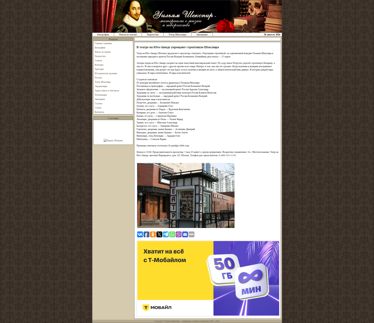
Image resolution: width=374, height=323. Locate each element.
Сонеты (98, 60)
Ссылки (98, 103)
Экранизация (101, 86)
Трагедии (99, 68)
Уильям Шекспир (172, 321)
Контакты (99, 111)
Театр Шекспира (177, 34)
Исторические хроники (106, 73)
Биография (103, 34)
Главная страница (103, 43)
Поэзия (98, 77)
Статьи (98, 107)
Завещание (202, 34)
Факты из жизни (128, 34)
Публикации (101, 94)
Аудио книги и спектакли (107, 90)
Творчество (153, 34)
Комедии (99, 64)
